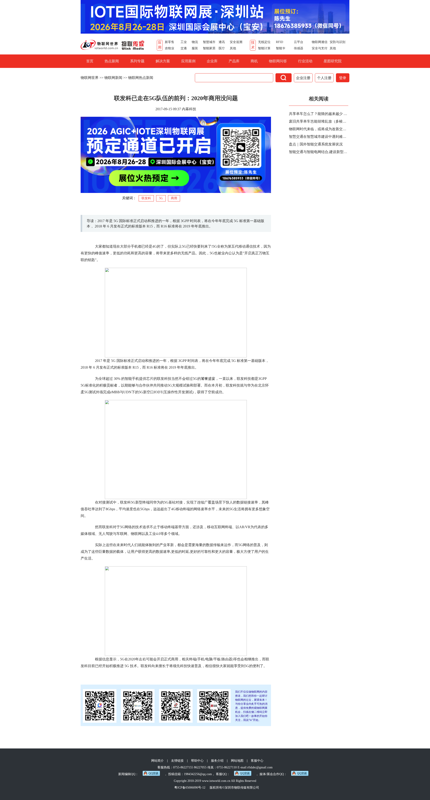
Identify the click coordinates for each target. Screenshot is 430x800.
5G (161, 198)
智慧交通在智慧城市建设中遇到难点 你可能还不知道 (319, 136)
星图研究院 (333, 61)
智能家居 (209, 48)
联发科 (146, 198)
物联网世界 (90, 78)
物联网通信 (319, 42)
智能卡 (280, 48)
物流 (195, 42)
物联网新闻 (113, 78)
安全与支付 (319, 48)
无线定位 (264, 42)
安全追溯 (236, 42)
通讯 (222, 42)
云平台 (298, 42)
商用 (174, 198)
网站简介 (157, 760)
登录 (342, 78)
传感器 (298, 48)
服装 (195, 48)
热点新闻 (112, 61)
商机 (254, 61)
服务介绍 (217, 760)
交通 (184, 48)
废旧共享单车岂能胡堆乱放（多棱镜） (319, 121)
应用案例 (188, 61)
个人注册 (324, 78)
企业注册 (303, 78)
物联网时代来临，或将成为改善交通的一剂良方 (319, 129)
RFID (279, 42)
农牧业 (169, 48)
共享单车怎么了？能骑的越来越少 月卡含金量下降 (319, 114)
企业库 (212, 61)
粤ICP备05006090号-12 (189, 787)
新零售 (169, 42)
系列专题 (137, 61)
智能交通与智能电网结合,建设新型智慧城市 (319, 152)
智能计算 (264, 48)
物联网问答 (278, 61)
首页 (89, 61)
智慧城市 (209, 42)
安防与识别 (337, 42)
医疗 (222, 48)
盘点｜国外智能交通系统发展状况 (316, 144)
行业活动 (305, 61)
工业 (184, 42)
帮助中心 (197, 760)
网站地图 (237, 760)
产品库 (234, 61)
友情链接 (177, 760)
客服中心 (257, 760)
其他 (233, 48)
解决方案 (163, 61)
